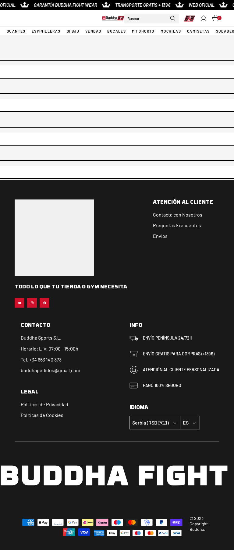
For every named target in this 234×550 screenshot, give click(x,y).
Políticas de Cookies (42, 415)
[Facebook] (44, 303)
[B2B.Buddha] (113, 18)
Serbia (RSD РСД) (150, 422)
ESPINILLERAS (46, 31)
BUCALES (116, 31)
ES (186, 422)
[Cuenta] (203, 18)
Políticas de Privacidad (44, 404)
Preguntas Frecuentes (177, 225)
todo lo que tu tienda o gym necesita (71, 287)
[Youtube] (19, 303)
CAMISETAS (198, 31)
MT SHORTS (143, 31)
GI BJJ (73, 31)
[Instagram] (32, 303)
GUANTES (16, 31)
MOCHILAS (171, 31)
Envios (160, 236)
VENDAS (93, 31)
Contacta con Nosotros (177, 214)
